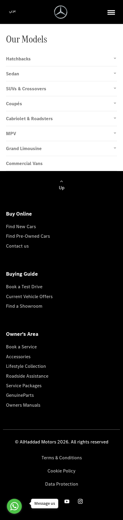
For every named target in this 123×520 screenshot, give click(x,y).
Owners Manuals (23, 405)
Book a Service (21, 347)
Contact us (17, 246)
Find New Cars (21, 226)
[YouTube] (66, 501)
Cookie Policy (61, 471)
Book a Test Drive (24, 286)
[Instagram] (80, 501)
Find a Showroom (24, 306)
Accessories (18, 356)
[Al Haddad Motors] (60, 12)
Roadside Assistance (27, 376)
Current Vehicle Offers (29, 296)
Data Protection (61, 484)
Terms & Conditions (61, 458)
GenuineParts (20, 395)
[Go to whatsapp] (14, 506)
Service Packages (23, 385)
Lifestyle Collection (26, 366)
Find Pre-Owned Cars (28, 236)
